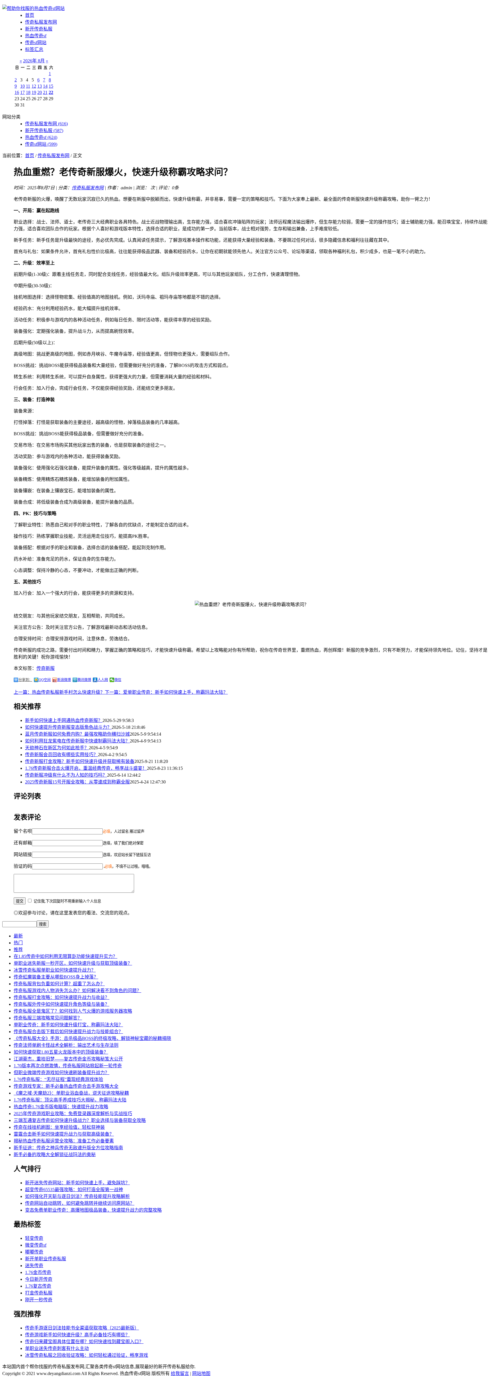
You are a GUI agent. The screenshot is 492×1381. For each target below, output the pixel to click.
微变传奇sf (35, 1245)
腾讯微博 (84, 680)
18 (28, 92)
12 (34, 86)
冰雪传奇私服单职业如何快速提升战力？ (55, 970)
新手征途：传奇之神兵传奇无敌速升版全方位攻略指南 (68, 1147)
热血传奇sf (35, 35)
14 (45, 86)
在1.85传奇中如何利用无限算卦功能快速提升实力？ (65, 956)
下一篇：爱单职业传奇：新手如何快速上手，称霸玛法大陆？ (166, 692)
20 (39, 92)
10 (22, 86)
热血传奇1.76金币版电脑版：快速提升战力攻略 (61, 1106)
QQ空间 (45, 680)
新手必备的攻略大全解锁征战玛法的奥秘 (55, 1154)
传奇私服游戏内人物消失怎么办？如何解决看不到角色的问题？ (77, 990)
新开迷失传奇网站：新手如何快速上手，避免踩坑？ (77, 1182)
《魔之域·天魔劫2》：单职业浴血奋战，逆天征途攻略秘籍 (71, 1093)
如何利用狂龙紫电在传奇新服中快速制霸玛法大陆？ (77, 740)
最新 (18, 935)
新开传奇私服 (38, 28)
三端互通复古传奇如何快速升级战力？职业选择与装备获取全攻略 (80, 1120)
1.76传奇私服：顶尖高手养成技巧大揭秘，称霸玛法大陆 (70, 1099)
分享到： (25, 680)
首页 (29, 15)
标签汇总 (34, 49)
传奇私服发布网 (41, 22)
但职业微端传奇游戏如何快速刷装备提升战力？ (61, 1072)
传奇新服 (45, 668)
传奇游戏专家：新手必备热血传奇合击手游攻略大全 (66, 1086)
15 (51, 86)
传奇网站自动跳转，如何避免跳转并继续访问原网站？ (79, 1203)
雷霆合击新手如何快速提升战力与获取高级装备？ (64, 1134)
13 (39, 86)
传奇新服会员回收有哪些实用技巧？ (61, 754)
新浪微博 (64, 680)
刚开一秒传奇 (38, 1299)
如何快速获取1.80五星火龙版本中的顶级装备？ (61, 1052)
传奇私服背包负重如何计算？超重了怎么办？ (59, 983)
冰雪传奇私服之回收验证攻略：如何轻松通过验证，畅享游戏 (86, 1355)
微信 (117, 680)
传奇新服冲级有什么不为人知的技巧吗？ (66, 775)
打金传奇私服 (38, 1292)
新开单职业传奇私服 (45, 1258)
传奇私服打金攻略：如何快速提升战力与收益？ (61, 997)
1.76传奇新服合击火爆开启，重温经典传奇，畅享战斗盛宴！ (86, 768)
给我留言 (180, 1373)
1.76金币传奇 (38, 1272)
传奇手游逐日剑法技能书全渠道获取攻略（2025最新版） (82, 1327)
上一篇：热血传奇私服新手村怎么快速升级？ (59, 692)
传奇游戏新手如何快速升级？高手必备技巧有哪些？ (77, 1334)
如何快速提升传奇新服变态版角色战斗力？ (68, 727)
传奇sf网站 (35, 42)
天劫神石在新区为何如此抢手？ (57, 747)
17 (22, 92)
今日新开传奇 (38, 1279)
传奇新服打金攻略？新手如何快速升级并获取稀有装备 (79, 761)
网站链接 (23, 854)
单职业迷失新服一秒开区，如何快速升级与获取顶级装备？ (73, 963)
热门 (18, 942)
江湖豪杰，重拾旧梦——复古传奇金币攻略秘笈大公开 (68, 1058)
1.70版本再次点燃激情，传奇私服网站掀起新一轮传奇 (68, 1065)
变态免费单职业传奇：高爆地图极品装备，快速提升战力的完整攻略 (93, 1210)
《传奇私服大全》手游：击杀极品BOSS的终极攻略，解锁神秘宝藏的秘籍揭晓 (92, 1038)
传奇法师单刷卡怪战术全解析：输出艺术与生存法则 (66, 1045)
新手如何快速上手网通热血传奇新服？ (63, 720)
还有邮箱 (23, 842)
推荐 (18, 949)
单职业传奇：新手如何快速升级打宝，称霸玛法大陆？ (68, 1024)
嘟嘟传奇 (34, 1251)
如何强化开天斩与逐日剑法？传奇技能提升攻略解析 (77, 1196)
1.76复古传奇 (38, 1286)
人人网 (103, 680)
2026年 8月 (34, 60)
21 (45, 92)
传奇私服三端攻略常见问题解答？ (48, 1017)
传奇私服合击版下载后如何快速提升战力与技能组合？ (68, 1031)
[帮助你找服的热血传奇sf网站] (33, 8)
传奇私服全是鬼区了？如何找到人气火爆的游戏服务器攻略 (73, 1011)
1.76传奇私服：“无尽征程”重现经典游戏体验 (58, 1079)
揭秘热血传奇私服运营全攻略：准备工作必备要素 (64, 1140)
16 (17, 92)
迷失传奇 (34, 1265)
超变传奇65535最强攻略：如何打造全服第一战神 (74, 1189)
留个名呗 (23, 831)
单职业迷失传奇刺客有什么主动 (57, 1348)
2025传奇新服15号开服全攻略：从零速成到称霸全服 (77, 781)
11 (28, 86)
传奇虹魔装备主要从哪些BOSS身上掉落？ (56, 976)
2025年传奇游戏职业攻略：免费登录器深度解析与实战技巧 (73, 1113)
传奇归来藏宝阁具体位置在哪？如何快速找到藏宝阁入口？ (84, 1341)
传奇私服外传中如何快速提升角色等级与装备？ (61, 1004)
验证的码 (23, 866)
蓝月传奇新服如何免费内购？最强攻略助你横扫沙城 (77, 734)
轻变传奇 (34, 1238)
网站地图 (201, 1373)
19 (34, 92)
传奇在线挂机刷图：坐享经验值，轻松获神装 (59, 1127)
